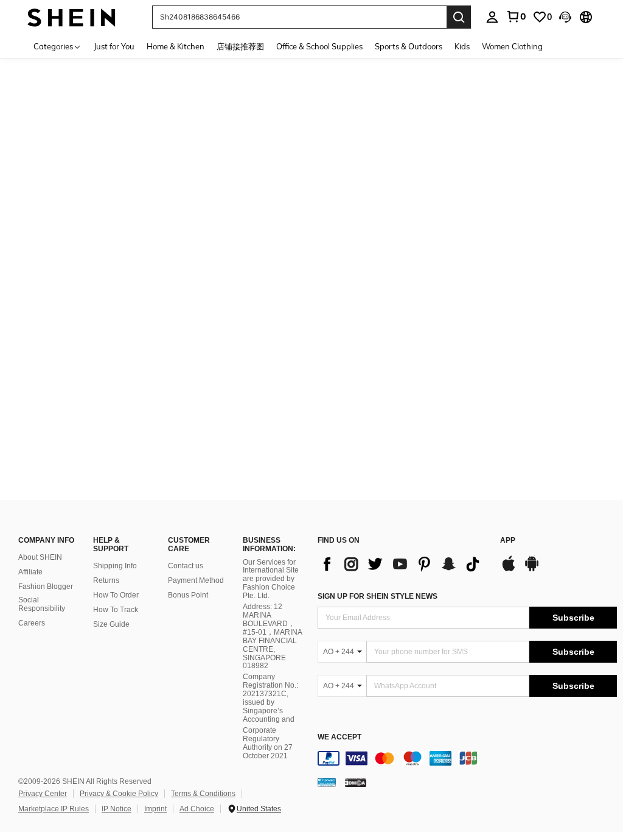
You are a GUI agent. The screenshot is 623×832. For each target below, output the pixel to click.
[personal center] (492, 17)
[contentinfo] (467, 758)
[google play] (531, 569)
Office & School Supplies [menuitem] (319, 46)
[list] (403, 564)
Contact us (185, 566)
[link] (516, 16)
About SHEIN (40, 557)
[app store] (508, 569)
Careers (31, 623)
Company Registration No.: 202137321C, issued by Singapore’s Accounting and (270, 698)
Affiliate (30, 572)
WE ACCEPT (339, 737)
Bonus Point (188, 595)
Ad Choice (196, 809)
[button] (565, 17)
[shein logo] (71, 16)
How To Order (116, 595)
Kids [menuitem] (462, 46)
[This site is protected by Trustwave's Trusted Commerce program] (327, 782)
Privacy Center (42, 793)
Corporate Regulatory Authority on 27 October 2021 (268, 743)
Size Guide (111, 624)
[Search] (459, 17)
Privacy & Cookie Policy (119, 793)
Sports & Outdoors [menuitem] (408, 46)
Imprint (155, 809)
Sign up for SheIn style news (377, 596)
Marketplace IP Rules (53, 809)
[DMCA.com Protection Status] (355, 782)
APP (507, 541)
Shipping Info (115, 566)
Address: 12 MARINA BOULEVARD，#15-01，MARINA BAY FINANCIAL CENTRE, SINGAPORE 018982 (272, 636)
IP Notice (116, 809)
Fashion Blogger (45, 586)
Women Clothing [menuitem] (512, 46)
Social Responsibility (41, 604)
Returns (106, 580)
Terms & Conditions (203, 793)
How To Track (115, 609)
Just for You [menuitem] (114, 46)
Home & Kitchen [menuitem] (175, 46)
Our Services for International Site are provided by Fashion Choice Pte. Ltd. (271, 579)
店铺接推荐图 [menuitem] (240, 46)
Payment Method (196, 580)
